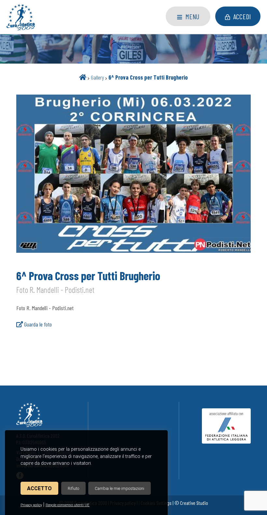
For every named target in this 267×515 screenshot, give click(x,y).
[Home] (82, 77)
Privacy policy (31, 505)
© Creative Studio (191, 503)
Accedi (242, 16)
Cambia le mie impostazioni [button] (119, 488)
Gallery (97, 77)
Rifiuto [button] (73, 488)
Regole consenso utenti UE (68, 505)
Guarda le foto (37, 324)
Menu (192, 16)
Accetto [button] (39, 488)
